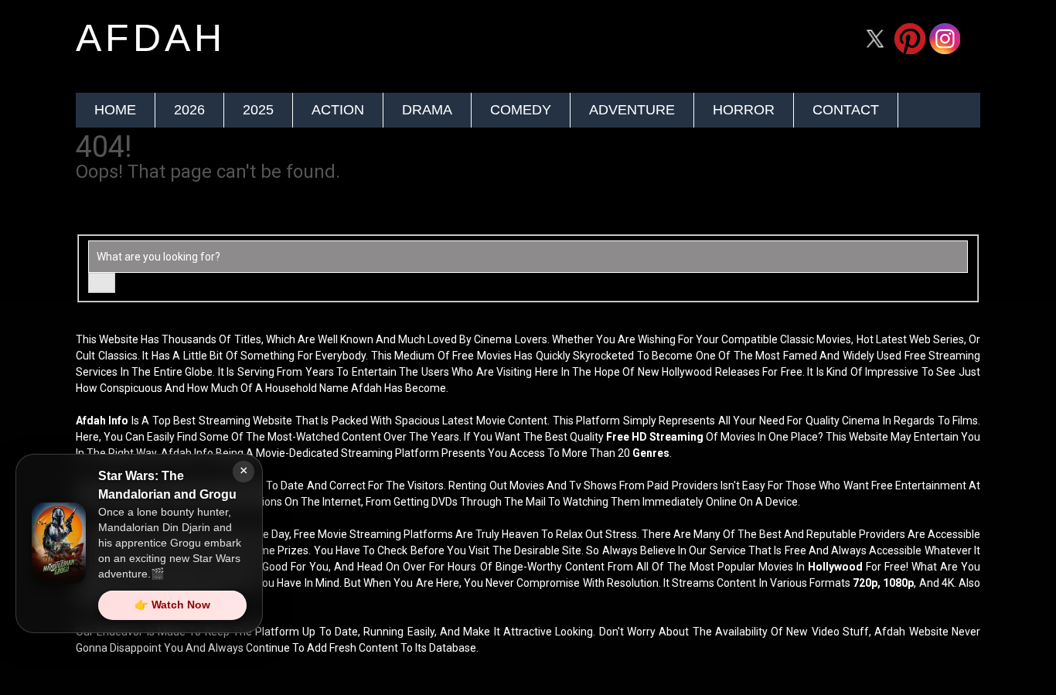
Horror (744, 110)
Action (338, 110)
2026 (189, 110)
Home (115, 110)
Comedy (520, 110)
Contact (845, 110)
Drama (427, 110)
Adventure (632, 110)
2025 (258, 110)
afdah (151, 38)
